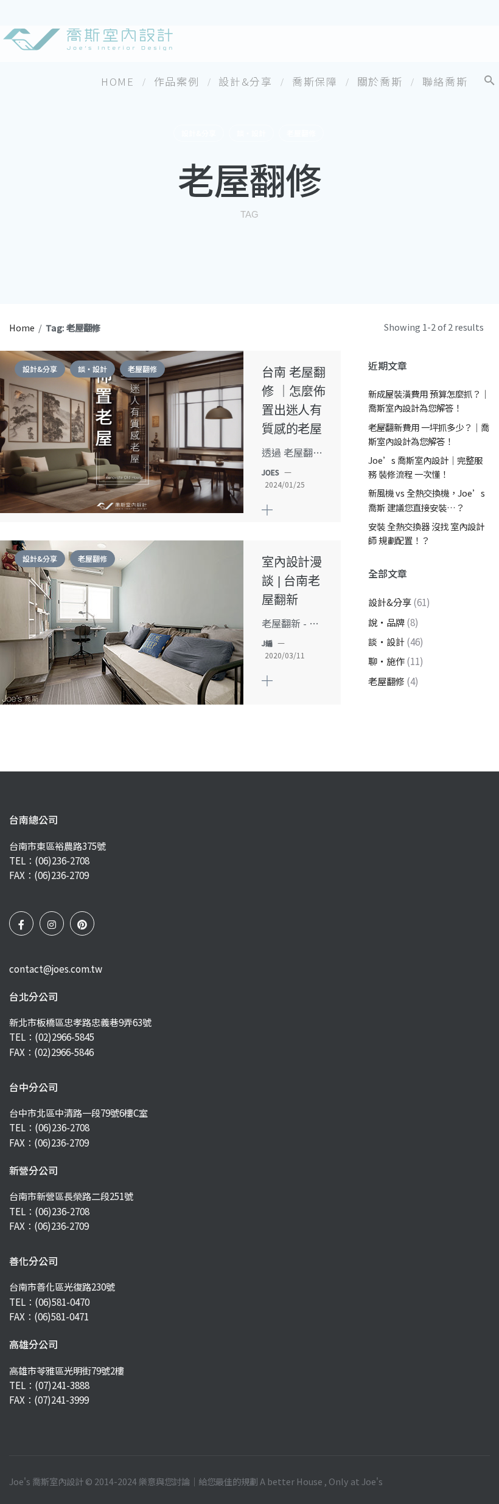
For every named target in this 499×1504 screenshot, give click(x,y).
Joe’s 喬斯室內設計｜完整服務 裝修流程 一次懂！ (425, 467)
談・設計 (251, 133)
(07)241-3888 (62, 1385)
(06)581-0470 (62, 1301)
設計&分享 (198, 133)
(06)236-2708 (62, 860)
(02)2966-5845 (64, 1036)
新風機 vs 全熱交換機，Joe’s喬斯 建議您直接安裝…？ (426, 499)
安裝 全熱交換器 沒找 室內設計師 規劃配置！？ (426, 533)
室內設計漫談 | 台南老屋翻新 (292, 581)
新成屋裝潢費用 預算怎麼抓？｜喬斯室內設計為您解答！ (428, 400)
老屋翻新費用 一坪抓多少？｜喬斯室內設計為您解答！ (428, 434)
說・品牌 (386, 622)
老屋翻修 (301, 133)
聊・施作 (386, 660)
